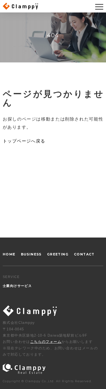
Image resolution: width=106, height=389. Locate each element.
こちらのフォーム (45, 342)
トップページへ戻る (24, 141)
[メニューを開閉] (99, 7)
